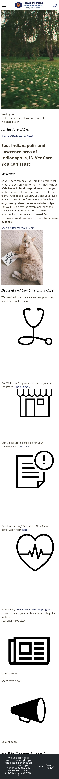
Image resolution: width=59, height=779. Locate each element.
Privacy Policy (50, 766)
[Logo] (29, 5)
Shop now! (23, 446)
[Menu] (4, 5)
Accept (39, 766)
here (24, 529)
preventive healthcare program (33, 609)
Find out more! (22, 387)
